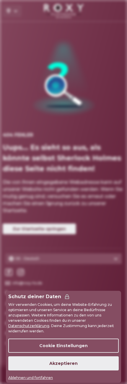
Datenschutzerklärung (28, 326)
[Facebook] (8, 272)
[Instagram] (20, 272)
